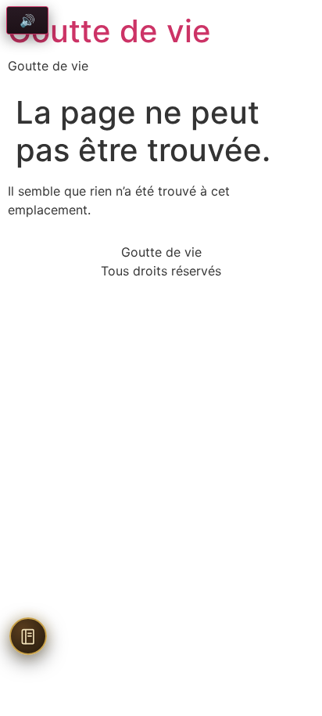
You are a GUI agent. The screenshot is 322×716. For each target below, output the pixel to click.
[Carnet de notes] (28, 636)
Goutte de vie (109, 31)
